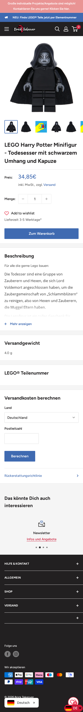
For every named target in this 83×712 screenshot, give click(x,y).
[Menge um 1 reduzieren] (23, 199)
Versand (49, 185)
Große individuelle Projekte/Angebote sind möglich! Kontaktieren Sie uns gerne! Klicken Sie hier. (41, 6)
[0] (75, 29)
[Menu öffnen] (6, 29)
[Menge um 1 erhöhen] (46, 199)
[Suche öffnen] (57, 29)
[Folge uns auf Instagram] (16, 654)
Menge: (9, 199)
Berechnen (20, 456)
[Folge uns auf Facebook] (7, 654)
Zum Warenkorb (41, 233)
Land (8, 408)
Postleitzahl (13, 429)
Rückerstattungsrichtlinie (23, 476)
